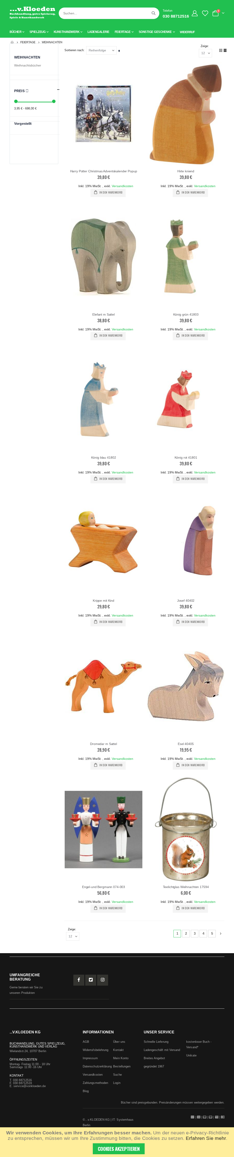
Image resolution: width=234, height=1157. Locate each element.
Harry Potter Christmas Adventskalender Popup (103, 171)
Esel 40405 (186, 744)
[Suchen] (153, 13)
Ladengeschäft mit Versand (162, 1050)
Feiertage (27, 42)
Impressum (90, 1058)
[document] (117, 1142)
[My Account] (194, 13)
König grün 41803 (186, 314)
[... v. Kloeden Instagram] (102, 980)
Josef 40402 (185, 600)
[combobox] (109, 13)
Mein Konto (120, 1058)
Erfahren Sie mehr (206, 1138)
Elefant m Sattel (103, 314)
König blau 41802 (103, 457)
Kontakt (118, 1050)
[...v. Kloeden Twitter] (90, 980)
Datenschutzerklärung (97, 1066)
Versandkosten (122, 186)
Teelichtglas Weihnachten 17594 (186, 887)
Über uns (119, 1041)
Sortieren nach (74, 50)
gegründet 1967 (154, 1066)
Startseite (12, 42)
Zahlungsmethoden (95, 1083)
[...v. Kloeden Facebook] (78, 980)
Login (116, 1083)
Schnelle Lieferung (156, 1041)
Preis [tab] (20, 91)
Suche (117, 1074)
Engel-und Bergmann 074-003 (103, 887)
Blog (86, 1091)
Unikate (191, 1055)
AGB (86, 1041)
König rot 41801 (186, 457)
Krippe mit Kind (103, 600)
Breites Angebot (154, 1058)
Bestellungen (121, 1066)
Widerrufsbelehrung (95, 1050)
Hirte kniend (185, 171)
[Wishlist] (206, 13)
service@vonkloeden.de (29, 1086)
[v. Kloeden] (32, 13)
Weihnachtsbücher (27, 65)
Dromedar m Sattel (103, 744)
